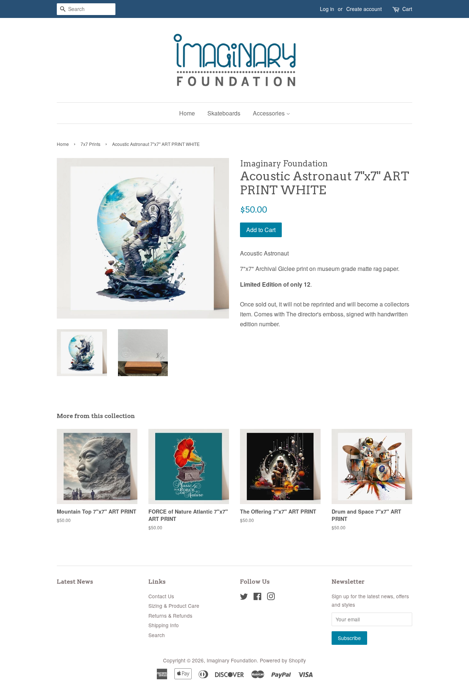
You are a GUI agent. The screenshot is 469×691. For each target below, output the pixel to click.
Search (156, 635)
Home (187, 113)
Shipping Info (163, 625)
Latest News (75, 581)
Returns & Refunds (170, 615)
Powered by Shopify (283, 660)
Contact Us (161, 596)
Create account (364, 8)
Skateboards (223, 113)
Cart (407, 8)
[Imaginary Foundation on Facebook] (257, 597)
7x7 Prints (90, 144)
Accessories (269, 113)
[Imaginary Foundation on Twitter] (244, 597)
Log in (327, 8)
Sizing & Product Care (173, 605)
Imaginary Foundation (232, 660)
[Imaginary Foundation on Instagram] (271, 597)
